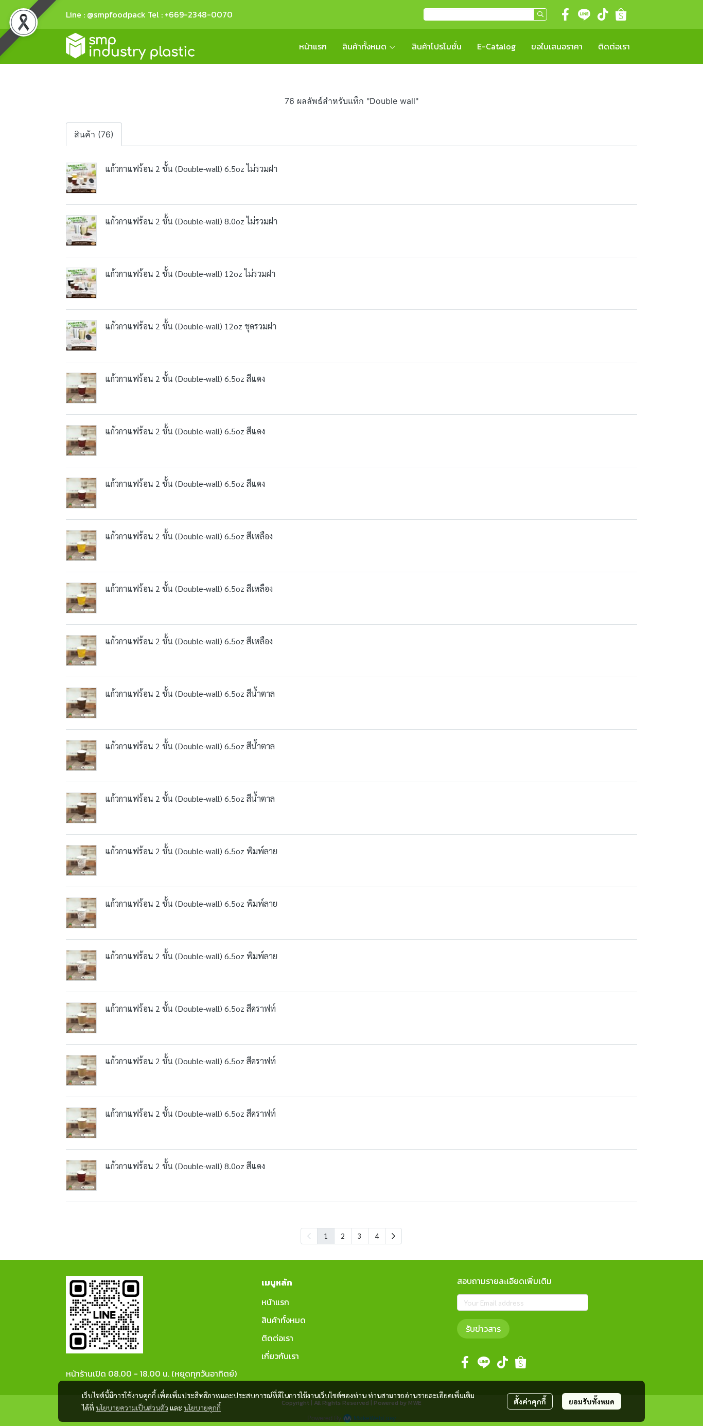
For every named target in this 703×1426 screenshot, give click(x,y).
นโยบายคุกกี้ (202, 1407)
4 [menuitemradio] (377, 1235)
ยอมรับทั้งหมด (591, 1401)
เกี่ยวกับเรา (280, 1356)
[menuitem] (393, 1236)
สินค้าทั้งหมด (283, 1320)
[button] (485, 14)
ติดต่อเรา (277, 1338)
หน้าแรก (275, 1302)
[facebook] (565, 14)
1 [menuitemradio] (326, 1235)
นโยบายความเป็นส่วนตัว (132, 1407)
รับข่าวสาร (483, 1329)
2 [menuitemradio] (343, 1235)
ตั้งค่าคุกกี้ (530, 1401)
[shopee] (621, 14)
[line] (584, 14)
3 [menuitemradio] (360, 1235)
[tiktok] (602, 14)
